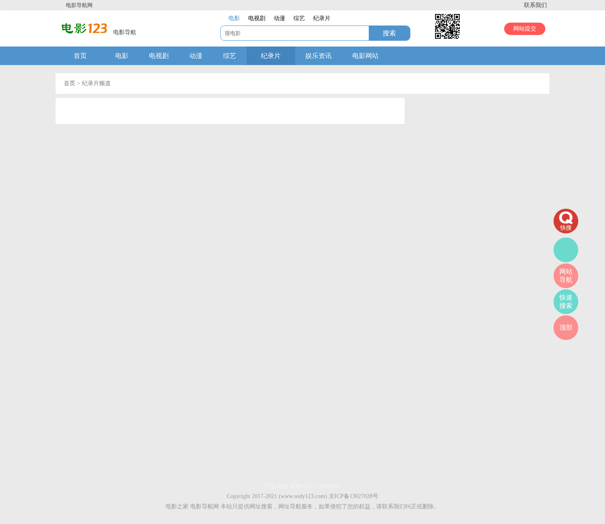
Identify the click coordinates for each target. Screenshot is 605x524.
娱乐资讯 (318, 55)
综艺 (229, 55)
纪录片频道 (96, 83)
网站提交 (524, 29)
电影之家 (176, 506)
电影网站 (365, 55)
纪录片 (271, 55)
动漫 (195, 55)
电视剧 (159, 55)
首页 (80, 55)
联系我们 (535, 5)
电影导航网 (79, 5)
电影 (121, 55)
